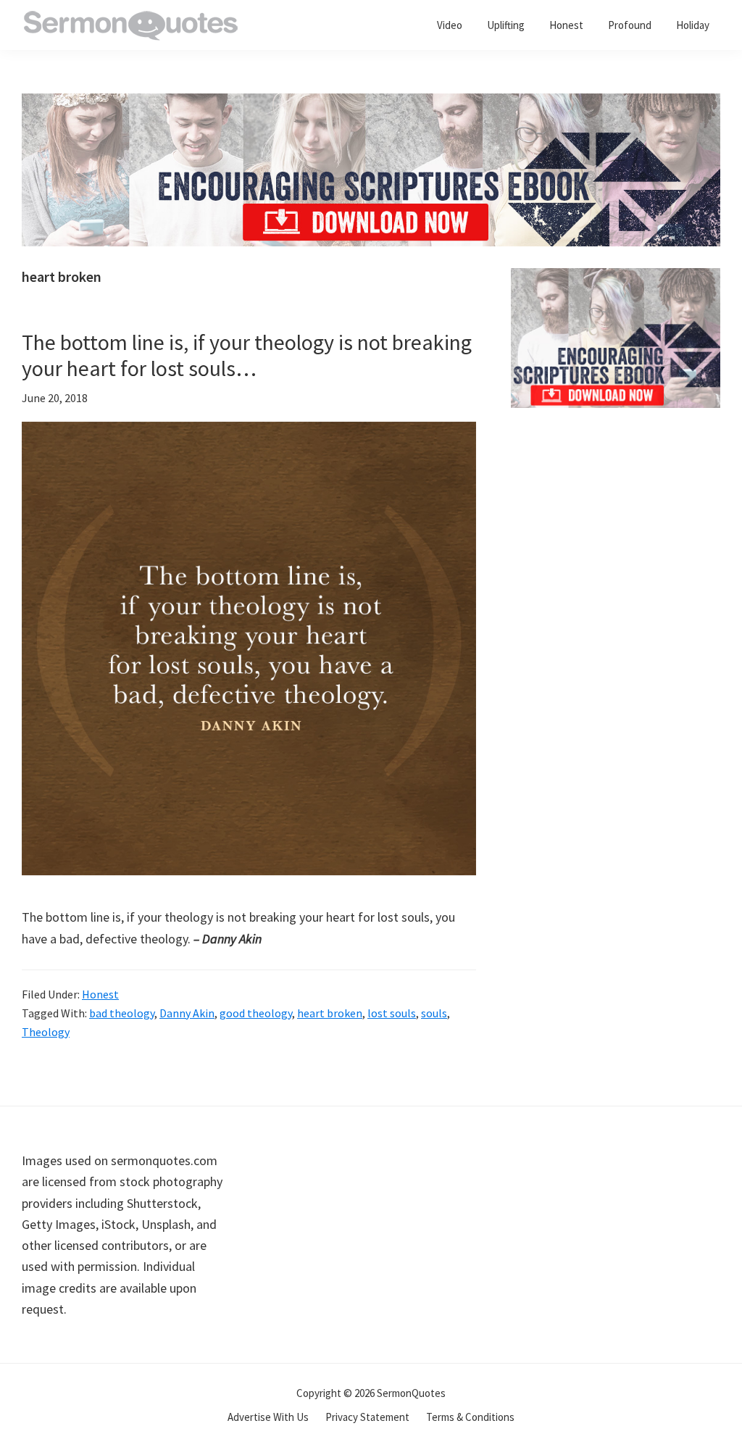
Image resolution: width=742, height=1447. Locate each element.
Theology (46, 1032)
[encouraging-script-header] (371, 104)
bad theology (121, 1013)
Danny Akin (186, 1013)
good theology (256, 1013)
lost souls (391, 1013)
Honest (100, 994)
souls (434, 1013)
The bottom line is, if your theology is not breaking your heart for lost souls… (247, 355)
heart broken (329, 1013)
